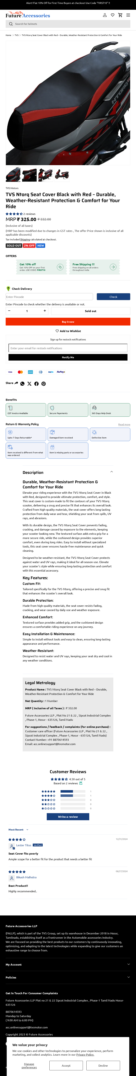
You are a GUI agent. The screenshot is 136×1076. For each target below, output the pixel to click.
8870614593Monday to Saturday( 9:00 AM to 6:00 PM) (19, 1016)
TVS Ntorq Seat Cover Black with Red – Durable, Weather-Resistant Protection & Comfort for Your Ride (72, 35)
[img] (17, 839)
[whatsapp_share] (22, 382)
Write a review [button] (68, 816)
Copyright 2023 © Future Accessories (29, 1034)
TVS (16, 35)
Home (8, 35)
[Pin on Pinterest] (43, 382)
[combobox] (68, 24)
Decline (103, 1065)
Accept (66, 1065)
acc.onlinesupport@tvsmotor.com (54, 744)
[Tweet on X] (29, 382)
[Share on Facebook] (36, 382)
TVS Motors (12, 188)
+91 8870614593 (58, 739)
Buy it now (68, 321)
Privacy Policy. (85, 1054)
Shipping (25, 239)
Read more (124, 424)
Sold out (90, 311)
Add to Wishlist (70, 331)
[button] (120, 15)
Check (113, 296)
